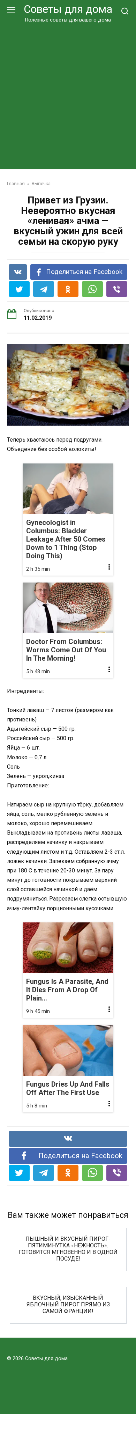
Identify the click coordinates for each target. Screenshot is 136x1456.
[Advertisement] (68, 94)
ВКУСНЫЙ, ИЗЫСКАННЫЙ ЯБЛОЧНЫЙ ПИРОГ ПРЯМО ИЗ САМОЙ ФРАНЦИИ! (68, 1304)
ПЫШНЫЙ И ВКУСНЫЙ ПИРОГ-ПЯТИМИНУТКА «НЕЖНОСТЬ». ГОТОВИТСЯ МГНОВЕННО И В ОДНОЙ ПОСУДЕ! (68, 1248)
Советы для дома (68, 9)
